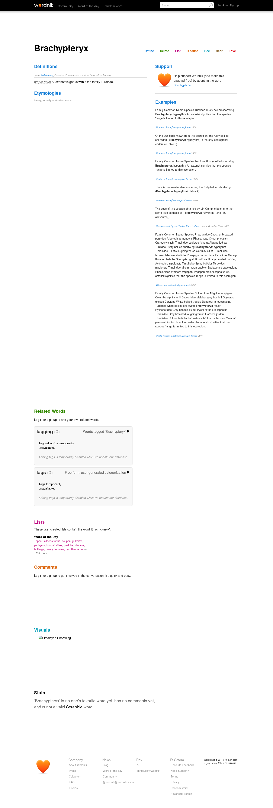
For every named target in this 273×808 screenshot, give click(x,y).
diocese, (80, 545)
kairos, (79, 541)
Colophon (74, 776)
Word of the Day (46, 537)
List (178, 51)
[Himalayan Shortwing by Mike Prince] (55, 637)
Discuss (192, 51)
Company (75, 759)
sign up (52, 419)
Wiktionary (47, 75)
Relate (164, 51)
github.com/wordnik (148, 771)
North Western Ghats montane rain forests (176, 335)
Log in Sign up (228, 5)
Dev (139, 759)
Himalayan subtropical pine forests (173, 284)
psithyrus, (40, 545)
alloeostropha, (53, 541)
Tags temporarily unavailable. (50, 486)
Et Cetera (177, 759)
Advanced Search (181, 794)
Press (72, 771)
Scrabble (74, 706)
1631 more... (42, 553)
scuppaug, (68, 541)
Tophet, (39, 541)
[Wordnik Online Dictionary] (44, 5)
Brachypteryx (183, 85)
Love (232, 51)
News (106, 759)
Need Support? (180, 771)
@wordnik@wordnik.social (118, 782)
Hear (219, 51)
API (139, 765)
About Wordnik (78, 765)
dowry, (50, 549)
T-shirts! (73, 788)
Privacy (175, 782)
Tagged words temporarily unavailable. (56, 445)
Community (65, 6)
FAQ (71, 782)
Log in (38, 419)
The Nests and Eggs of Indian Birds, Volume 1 (179, 226)
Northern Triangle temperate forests (173, 127)
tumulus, (60, 549)
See (207, 51)
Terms (174, 776)
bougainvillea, (55, 545)
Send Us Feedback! (183, 765)
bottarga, (40, 549)
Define (149, 51)
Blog (105, 765)
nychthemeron (75, 549)
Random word (112, 6)
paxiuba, (69, 545)
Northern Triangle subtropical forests (174, 178)
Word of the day (88, 6)
